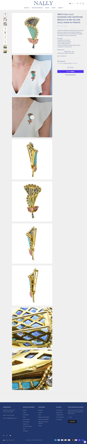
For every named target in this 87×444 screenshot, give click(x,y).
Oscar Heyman (26, 421)
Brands (40, 425)
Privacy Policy (59, 410)
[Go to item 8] (5, 47)
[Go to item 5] (5, 33)
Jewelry (26, 7)
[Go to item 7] (5, 42)
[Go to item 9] (5, 51)
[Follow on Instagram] (3, 435)
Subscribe (72, 421)
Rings (39, 414)
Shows (47, 7)
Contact (60, 7)
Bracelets (40, 410)
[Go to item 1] (5, 15)
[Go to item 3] (5, 24)
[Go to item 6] (5, 37)
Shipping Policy (59, 414)
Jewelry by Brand (37, 7)
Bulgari (24, 410)
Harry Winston (26, 419)
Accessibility (59, 419)
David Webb (26, 414)
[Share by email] (66, 25)
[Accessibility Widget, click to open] (84, 441)
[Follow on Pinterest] (7, 435)
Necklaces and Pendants (43, 417)
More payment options (70, 75)
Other (24, 428)
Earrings (40, 412)
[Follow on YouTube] (10, 435)
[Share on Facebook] (61, 25)
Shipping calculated (67, 63)
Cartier (24, 412)
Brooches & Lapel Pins (43, 419)
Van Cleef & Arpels (27, 426)
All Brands (25, 431)
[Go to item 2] (5, 19)
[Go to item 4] (5, 28)
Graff (24, 417)
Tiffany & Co (25, 424)
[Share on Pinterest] (64, 25)
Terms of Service (60, 417)
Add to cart (70, 67)
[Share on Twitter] (62, 25)
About (54, 7)
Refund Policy (59, 412)
